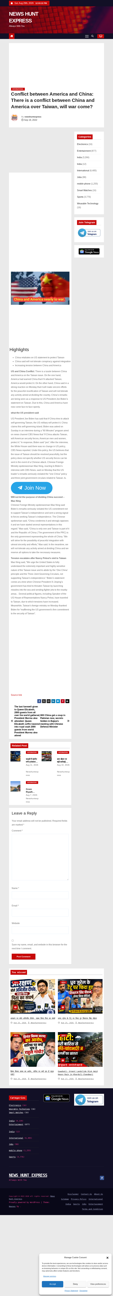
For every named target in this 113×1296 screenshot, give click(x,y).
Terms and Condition (92, 1209)
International (17, 89)
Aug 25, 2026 (20, 1023)
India (79, 157)
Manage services (49, 1276)
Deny (75, 1284)
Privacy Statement (71, 1291)
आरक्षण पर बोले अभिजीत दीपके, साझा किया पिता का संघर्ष (32, 1018)
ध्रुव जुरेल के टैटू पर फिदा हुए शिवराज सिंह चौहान (77, 1018)
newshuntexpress (33, 117)
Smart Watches (84, 190)
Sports (80, 197)
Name (15, 888)
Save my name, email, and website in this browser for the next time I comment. (39, 946)
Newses (12, 1206)
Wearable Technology (87, 203)
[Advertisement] (56, 66)
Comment (17, 830)
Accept (52, 1284)
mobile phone (83, 184)
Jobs (79, 177)
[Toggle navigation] (87, 36)
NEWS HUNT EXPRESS (28, 1175)
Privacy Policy (78, 1199)
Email (15, 905)
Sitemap (65, 1199)
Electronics (82, 144)
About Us (98, 1194)
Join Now (34, 488)
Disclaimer (84, 1291)
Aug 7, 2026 (31, 795)
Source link (16, 695)
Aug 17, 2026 (68, 1079)
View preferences (98, 1284)
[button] (107, 1257)
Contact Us (86, 1194)
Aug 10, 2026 (63, 765)
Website (16, 923)
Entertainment (84, 151)
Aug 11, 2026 (32, 765)
